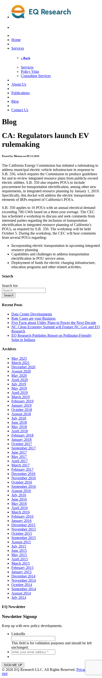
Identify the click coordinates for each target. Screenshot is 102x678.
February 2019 (22, 401)
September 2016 (23, 486)
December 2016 (23, 474)
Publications (20, 93)
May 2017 (19, 457)
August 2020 (21, 371)
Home (16, 40)
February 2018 (22, 435)
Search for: (10, 286)
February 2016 (22, 516)
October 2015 (21, 533)
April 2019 (19, 393)
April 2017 (19, 461)
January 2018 (21, 440)
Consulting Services (36, 76)
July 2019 (18, 384)
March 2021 (20, 363)
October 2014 (21, 585)
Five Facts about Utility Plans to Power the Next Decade (53, 323)
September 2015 (23, 538)
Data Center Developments (31, 314)
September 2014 (23, 589)
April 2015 (19, 559)
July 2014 (18, 597)
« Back (25, 58)
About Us (18, 84)
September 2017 (23, 448)
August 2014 (21, 593)
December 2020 (23, 367)
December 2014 (23, 576)
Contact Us (19, 110)
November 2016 (23, 478)
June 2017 (19, 452)
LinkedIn (18, 634)
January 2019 (21, 405)
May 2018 (19, 427)
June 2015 (19, 551)
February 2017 (22, 469)
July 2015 (18, 546)
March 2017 (20, 465)
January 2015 (21, 572)
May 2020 (19, 376)
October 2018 (21, 410)
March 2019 (20, 397)
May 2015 (19, 555)
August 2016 (21, 491)
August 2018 (21, 414)
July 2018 (18, 418)
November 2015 (23, 529)
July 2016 (18, 495)
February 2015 (22, 568)
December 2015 (23, 525)
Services (17, 48)
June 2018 (19, 422)
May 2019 (19, 388)
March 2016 (20, 512)
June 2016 (19, 499)
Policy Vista (30, 71)
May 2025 (19, 358)
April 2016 (19, 508)
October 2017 (21, 444)
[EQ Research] (41, 15)
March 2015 (20, 563)
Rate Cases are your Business (33, 318)
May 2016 (19, 504)
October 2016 (21, 482)
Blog (15, 101)
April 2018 (19, 431)
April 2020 (19, 380)
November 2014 (23, 580)
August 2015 (21, 542)
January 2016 (21, 521)
